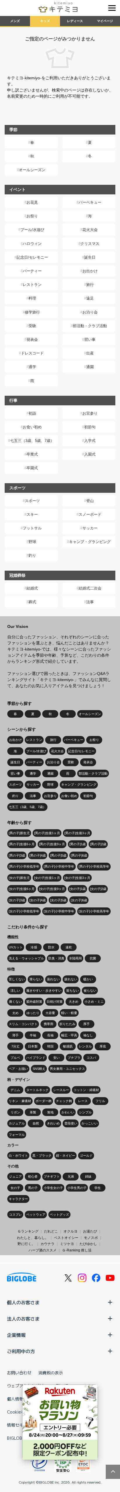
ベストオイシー (66, 1238)
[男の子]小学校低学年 (24, 866)
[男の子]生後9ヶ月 (52, 844)
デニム (15, 1090)
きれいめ (53, 1123)
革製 (33, 1112)
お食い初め (32, 427)
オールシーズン (32, 170)
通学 (32, 367)
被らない (90, 990)
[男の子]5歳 (58, 855)
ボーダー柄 (44, 1101)
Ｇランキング (27, 1231)
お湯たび (90, 1231)
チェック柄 (64, 1101)
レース (83, 1101)
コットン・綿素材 (86, 1090)
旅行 (90, 284)
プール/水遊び (32, 230)
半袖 (33, 1035)
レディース (75, 21)
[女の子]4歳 (37, 900)
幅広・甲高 (69, 1035)
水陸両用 (75, 958)
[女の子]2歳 (98, 889)
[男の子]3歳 (17, 855)
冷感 (34, 947)
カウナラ (47, 1244)
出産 (90, 353)
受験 (32, 326)
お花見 (32, 202)
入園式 (90, 454)
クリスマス (89, 243)
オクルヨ (70, 1231)
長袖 (50, 1035)
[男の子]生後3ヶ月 (77, 833)
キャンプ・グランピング (90, 542)
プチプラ (74, 1057)
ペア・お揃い (18, 1068)
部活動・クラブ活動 (90, 326)
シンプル (85, 1112)
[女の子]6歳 (79, 900)
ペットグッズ (59, 1214)
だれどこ (51, 1231)
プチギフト (52, 1176)
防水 (51, 947)
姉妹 (88, 1176)
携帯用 (48, 1024)
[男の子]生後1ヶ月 (47, 833)
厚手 (86, 1024)
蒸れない (53, 979)
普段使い (70, 1123)
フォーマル (17, 1134)
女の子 (15, 1188)
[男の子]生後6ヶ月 (22, 844)
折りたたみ (67, 1024)
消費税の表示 (50, 1372)
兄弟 (71, 1176)
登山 (90, 501)
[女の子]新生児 (19, 878)
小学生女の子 (53, 1188)
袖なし (88, 1035)
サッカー (90, 528)
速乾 (69, 947)
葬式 (32, 602)
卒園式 (32, 468)
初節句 (90, 427)
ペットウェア (35, 1214)
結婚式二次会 (90, 588)
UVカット (16, 947)
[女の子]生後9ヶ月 (52, 889)
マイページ (105, 21)
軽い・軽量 (69, 1013)
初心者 (33, 1176)
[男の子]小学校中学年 (59, 866)
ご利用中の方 (21, 1351)
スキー (32, 514)
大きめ (73, 1001)
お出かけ (90, 271)
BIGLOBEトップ (22, 1438)
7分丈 (15, 1046)
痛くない (15, 1001)
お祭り (32, 216)
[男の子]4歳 (37, 855)
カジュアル (17, 1123)
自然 (36, 1123)
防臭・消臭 (56, 958)
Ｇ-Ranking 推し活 (76, 1250)
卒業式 (32, 454)
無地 (50, 1112)
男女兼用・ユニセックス (67, 1068)
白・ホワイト (18, 1155)
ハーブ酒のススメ (43, 1250)
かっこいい (90, 1123)
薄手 (15, 1035)
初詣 (32, 413)
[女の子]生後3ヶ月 (77, 878)
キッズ (45, 21)
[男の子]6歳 (79, 855)
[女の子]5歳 (58, 900)
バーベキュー (90, 202)
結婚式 (32, 588)
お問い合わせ (19, 1372)
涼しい (15, 990)
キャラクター (18, 1199)
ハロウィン (32, 243)
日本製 (33, 1046)
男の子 (33, 1188)
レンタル (85, 1046)
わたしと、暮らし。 (32, 1238)
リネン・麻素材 (20, 1101)
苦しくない (17, 979)
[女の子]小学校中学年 (59, 911)
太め (15, 1013)
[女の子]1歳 (77, 889)
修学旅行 (32, 312)
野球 (32, 542)
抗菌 (93, 958)
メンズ (15, 21)
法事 (90, 602)
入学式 (90, 440)
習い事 (90, 339)
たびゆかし (88, 1244)
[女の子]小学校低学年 (24, 911)
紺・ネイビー (65, 1155)
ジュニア (15, 1176)
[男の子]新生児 (19, 833)
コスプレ (15, 1214)
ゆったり (33, 1013)
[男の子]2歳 (98, 844)
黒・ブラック (42, 1155)
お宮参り (90, 413)
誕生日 (90, 257)
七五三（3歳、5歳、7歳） (32, 440)
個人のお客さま (23, 1302)
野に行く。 (26, 1244)
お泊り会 (90, 312)
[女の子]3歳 (17, 900)
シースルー (61, 1090)
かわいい (67, 1112)
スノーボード (90, 514)
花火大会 (90, 230)
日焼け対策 (55, 1001)
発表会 (32, 339)
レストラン (32, 284)
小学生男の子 (77, 1188)
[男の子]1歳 (77, 844)
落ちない (72, 990)
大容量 (50, 1013)
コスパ (91, 1057)
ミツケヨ (67, 1244)
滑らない (35, 979)
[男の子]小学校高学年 (94, 866)
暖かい (88, 979)
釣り (32, 555)
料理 (32, 298)
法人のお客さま (23, 1318)
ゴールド (86, 1155)
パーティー (32, 271)
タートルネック (37, 1090)
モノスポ (91, 1238)
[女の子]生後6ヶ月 (22, 889)
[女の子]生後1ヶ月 (47, 878)
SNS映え (39, 1068)
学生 (97, 1188)
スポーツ (32, 501)
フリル (100, 1101)
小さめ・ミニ (94, 1001)
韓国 (50, 1046)
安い (56, 1057)
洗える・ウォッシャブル (26, 958)
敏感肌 (68, 1046)
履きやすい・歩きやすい (43, 990)
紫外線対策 (34, 1001)
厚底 (103, 1046)
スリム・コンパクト (23, 1024)
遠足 (90, 298)
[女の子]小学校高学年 (94, 911)
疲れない (70, 979)
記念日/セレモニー (32, 257)
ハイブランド (35, 1057)
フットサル (32, 528)
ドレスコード (32, 353)
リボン (15, 1112)
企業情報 (16, 1334)
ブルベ (15, 1057)
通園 (90, 367)
